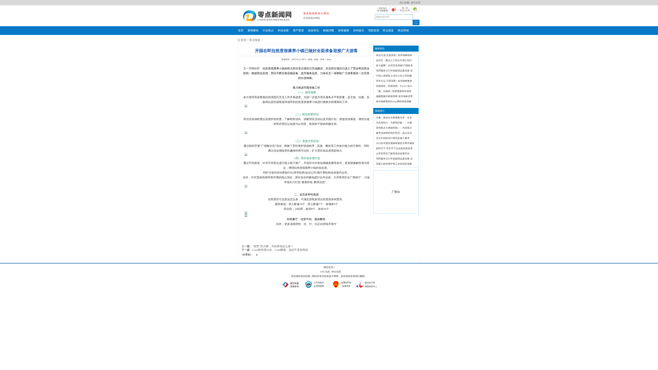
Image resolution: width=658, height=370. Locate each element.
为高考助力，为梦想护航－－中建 (394, 122)
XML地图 (325, 271)
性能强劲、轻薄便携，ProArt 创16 (394, 86)
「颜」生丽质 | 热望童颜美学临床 (393, 91)
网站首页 (328, 267)
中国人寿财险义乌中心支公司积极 (394, 76)
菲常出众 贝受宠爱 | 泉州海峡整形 (394, 81)
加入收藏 (404, 2)
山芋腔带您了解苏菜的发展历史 (393, 153)
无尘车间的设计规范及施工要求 (393, 138)
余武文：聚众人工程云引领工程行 (394, 60)
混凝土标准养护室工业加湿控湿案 (394, 164)
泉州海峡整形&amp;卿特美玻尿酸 (393, 101)
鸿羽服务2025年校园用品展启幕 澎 (394, 70)
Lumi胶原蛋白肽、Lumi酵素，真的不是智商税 (280, 249)
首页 (240, 30)
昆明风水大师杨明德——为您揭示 (394, 128)
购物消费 (328, 30)
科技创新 (283, 30)
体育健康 (343, 30)
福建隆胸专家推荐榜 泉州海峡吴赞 (394, 96)
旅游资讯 (313, 30)
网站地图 (336, 271)
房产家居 (298, 30)
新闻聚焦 (253, 30)
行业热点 (268, 30)
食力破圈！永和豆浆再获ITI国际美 (394, 65)
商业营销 (403, 30)
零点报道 (388, 30)
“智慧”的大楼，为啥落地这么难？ (272, 246)
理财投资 (373, 30)
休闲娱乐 (358, 30)
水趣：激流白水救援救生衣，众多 (394, 117)
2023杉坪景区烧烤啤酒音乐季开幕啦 (395, 143)
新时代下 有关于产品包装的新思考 (394, 148)
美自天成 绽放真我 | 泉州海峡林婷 (394, 55)
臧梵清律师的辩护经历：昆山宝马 (394, 133)
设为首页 (416, 2)
